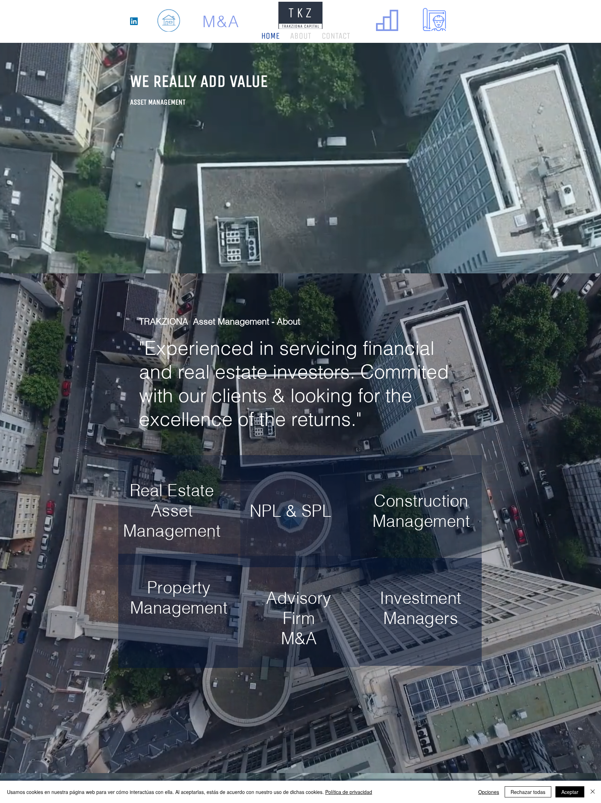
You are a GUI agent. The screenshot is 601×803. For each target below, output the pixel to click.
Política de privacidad (348, 791)
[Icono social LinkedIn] (134, 21)
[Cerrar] (592, 791)
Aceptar (569, 791)
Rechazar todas (528, 791)
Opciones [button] (488, 791)
